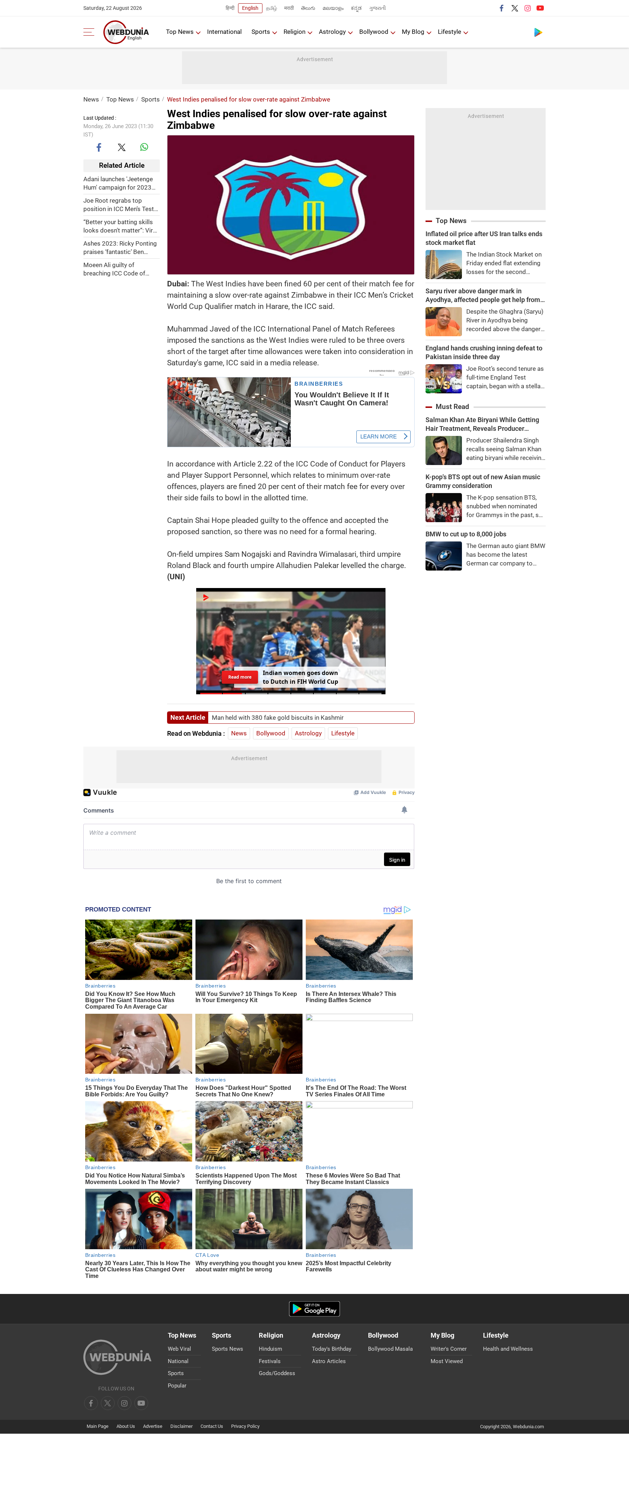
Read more (240, 677)
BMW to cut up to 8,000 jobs (466, 534)
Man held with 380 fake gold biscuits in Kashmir (278, 717)
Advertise (152, 1426)
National (178, 1361)
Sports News (227, 1349)
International (224, 31)
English (250, 8)
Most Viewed (447, 1361)
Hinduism (270, 1349)
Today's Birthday (331, 1349)
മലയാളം (333, 8)
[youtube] (540, 8)
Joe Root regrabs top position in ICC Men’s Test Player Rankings (118, 204)
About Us (125, 1426)
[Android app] (314, 1309)
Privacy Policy (245, 1426)
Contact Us (212, 1426)
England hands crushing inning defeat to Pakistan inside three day (484, 352)
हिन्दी (230, 8)
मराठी (289, 8)
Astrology (332, 31)
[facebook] (502, 8)
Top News (180, 31)
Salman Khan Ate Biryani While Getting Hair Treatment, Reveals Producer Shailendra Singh (482, 424)
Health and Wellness (508, 1349)
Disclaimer (181, 1426)
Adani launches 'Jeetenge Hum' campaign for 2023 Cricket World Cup (118, 183)
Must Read (452, 406)
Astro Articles (329, 1361)
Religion (294, 31)
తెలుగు (308, 8)
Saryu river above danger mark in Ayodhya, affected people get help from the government (483, 295)
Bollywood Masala (390, 1349)
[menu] (90, 32)
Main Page (97, 1426)
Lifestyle (449, 31)
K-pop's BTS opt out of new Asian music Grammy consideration (483, 481)
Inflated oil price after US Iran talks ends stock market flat (484, 238)
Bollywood (373, 31)
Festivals (270, 1361)
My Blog (413, 31)
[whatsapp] (144, 147)
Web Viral (179, 1349)
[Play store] (538, 32)
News (91, 99)
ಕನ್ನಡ (356, 8)
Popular (177, 1385)
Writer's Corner (449, 1349)
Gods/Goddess (277, 1373)
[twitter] (514, 8)
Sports (261, 31)
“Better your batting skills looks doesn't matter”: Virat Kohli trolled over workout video (120, 226)
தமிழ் (271, 8)
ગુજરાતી (377, 8)
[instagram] (527, 8)
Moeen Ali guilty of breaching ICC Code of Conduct (114, 269)
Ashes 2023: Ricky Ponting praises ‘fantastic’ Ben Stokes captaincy (120, 247)
